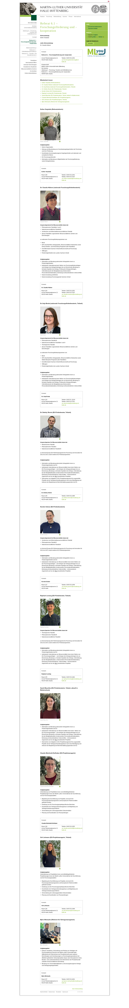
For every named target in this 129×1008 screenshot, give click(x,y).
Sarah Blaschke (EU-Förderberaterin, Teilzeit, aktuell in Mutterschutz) (61, 95)
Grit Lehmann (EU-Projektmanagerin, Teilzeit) (54, 99)
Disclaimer (58, 991)
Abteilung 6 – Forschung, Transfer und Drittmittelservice (30, 32)
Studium (42, 16)
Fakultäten (34, 60)
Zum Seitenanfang (77, 989)
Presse (70, 16)
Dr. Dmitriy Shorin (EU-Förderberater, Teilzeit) (54, 89)
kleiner (100, 37)
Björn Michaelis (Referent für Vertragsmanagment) (55, 101)
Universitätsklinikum (31, 73)
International (77, 16)
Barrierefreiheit (43, 991)
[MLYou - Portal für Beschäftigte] (96, 58)
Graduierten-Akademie (30, 67)
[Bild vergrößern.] (59, 141)
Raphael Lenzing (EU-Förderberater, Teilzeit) (54, 93)
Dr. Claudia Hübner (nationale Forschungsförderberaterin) (58, 85)
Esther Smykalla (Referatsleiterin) (51, 82)
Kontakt (34, 37)
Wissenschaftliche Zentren (29, 69)
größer (94, 37)
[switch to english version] (108, 1)
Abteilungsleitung (31, 48)
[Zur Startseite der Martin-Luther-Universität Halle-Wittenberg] (30, 9)
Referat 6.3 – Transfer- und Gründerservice (29, 54)
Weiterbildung (57, 16)
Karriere (65, 16)
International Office (31, 62)
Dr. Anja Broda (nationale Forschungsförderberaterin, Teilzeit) (58, 87)
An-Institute (33, 71)
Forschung (49, 16)
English (95, 35)
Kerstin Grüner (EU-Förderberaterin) (52, 91)
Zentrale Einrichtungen (30, 64)
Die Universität (32, 23)
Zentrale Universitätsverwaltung (30, 26)
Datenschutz (52, 991)
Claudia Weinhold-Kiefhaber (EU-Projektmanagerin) (56, 97)
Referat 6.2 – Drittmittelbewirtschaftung (29, 50)
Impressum (65, 991)
